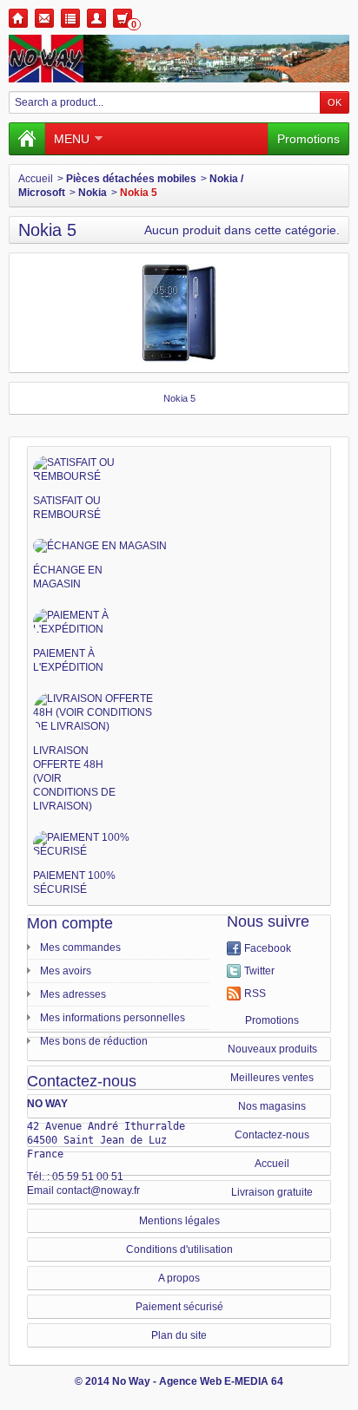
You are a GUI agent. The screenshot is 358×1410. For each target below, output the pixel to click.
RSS (255, 993)
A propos (179, 1278)
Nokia (92, 193)
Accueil (35, 179)
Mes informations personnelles (112, 1018)
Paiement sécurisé (179, 1307)
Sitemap (70, 18)
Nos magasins (272, 1106)
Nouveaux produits (272, 1049)
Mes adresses (73, 994)
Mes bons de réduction (94, 1041)
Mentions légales (179, 1221)
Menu (72, 139)
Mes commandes (80, 947)
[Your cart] (122, 18)
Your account (96, 18)
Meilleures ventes (272, 1078)
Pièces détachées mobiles (131, 179)
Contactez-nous (272, 1135)
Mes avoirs (65, 971)
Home (18, 18)
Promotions (308, 139)
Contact (44, 18)
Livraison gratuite (272, 1192)
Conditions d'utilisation (179, 1249)
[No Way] (179, 58)
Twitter (259, 971)
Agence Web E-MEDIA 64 (221, 1381)
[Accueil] (27, 138)
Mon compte (70, 923)
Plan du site (179, 1335)
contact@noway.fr (98, 1190)
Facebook (267, 948)
